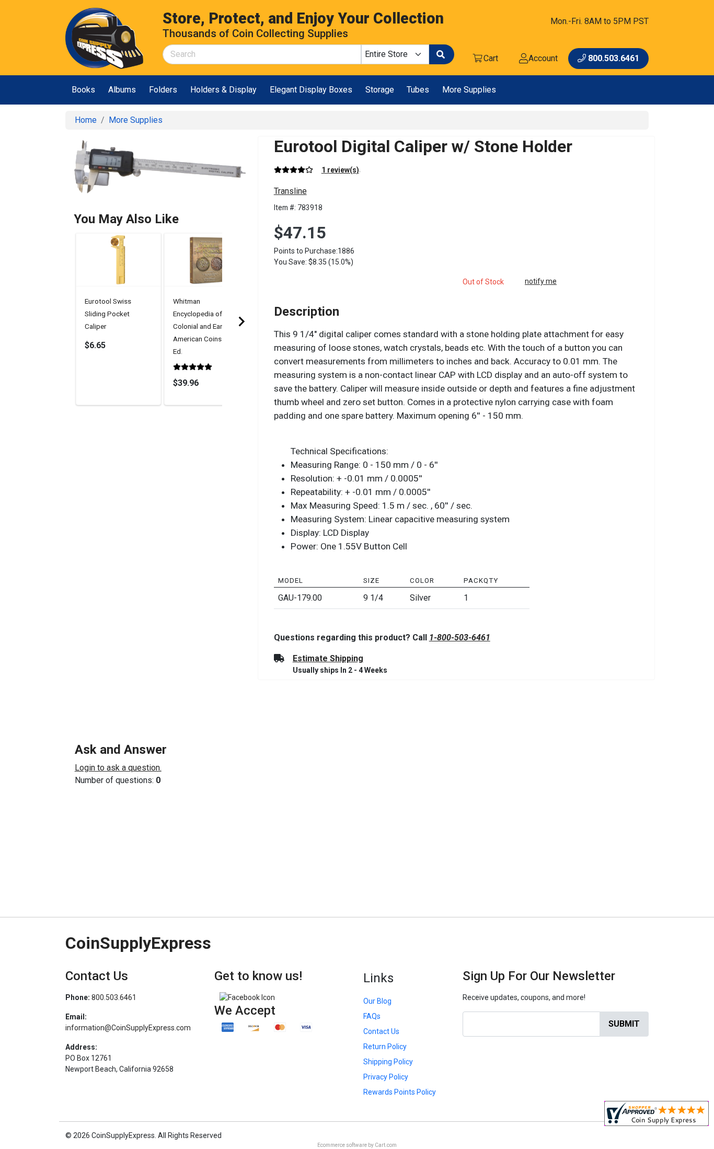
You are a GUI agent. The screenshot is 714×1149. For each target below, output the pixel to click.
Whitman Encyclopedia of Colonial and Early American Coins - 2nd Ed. (206, 326)
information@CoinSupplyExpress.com (128, 1028)
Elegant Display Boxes (311, 90)
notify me (541, 281)
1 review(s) (340, 170)
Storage (379, 90)
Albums (122, 90)
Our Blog (377, 1001)
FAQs (372, 1016)
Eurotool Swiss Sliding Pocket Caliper (108, 313)
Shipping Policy (388, 1062)
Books (83, 90)
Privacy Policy (385, 1077)
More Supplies (469, 90)
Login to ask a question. (118, 768)
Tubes (418, 90)
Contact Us (381, 1031)
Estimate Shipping (328, 658)
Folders (163, 90)
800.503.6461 (113, 997)
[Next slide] (241, 321)
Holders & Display (223, 90)
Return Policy (385, 1046)
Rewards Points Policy (399, 1092)
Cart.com (386, 1145)
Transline (290, 191)
